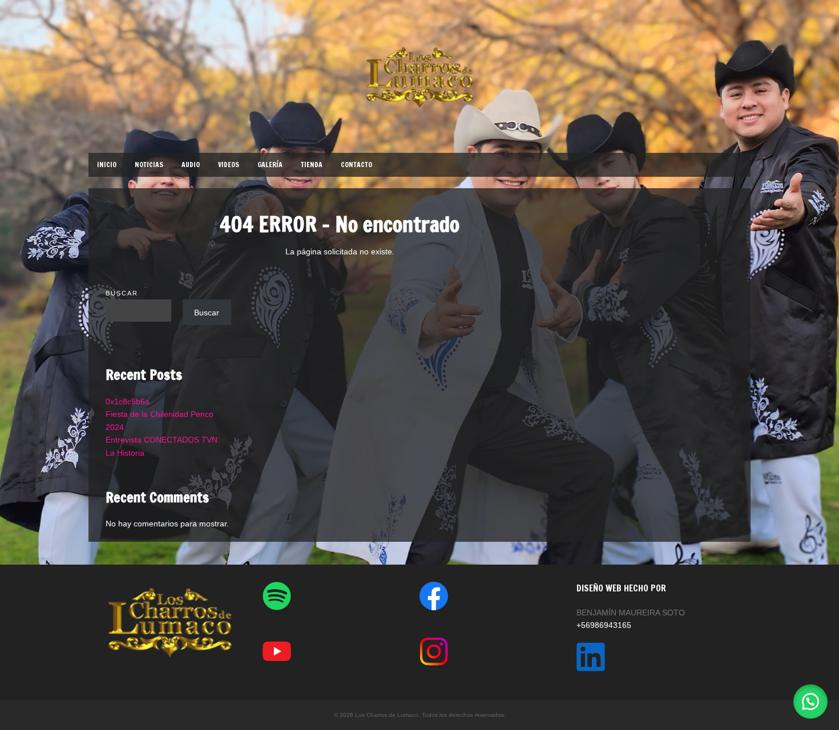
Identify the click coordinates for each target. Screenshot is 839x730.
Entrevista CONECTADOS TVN (161, 439)
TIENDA (311, 164)
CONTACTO (356, 164)
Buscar (122, 293)
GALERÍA (270, 164)
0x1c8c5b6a (128, 401)
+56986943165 (603, 625)
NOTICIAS (149, 164)
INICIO (106, 164)
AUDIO (190, 164)
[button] (810, 701)
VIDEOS (228, 164)
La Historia (125, 452)
